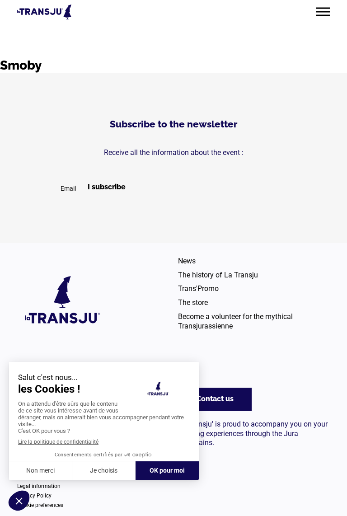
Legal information (39, 486)
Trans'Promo (198, 288)
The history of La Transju (218, 275)
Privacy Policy (34, 496)
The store (193, 302)
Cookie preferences (40, 505)
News (187, 261)
